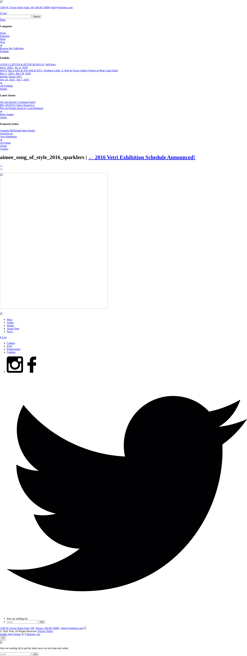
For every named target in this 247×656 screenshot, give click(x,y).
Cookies (11, 352)
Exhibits (4, 51)
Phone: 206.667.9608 (47, 628)
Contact (4, 148)
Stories (3, 88)
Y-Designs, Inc (32, 634)
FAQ (9, 346)
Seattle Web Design (10, 634)
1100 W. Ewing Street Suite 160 (17, 7)
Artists (3, 117)
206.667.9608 (42, 7)
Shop (3, 19)
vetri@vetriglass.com (61, 7)
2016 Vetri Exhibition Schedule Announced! (141, 157)
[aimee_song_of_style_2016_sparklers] (54, 307)
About (3, 145)
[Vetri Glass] (1, 1)
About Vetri (13, 328)
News (10, 331)
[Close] (3, 638)
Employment (13, 349)
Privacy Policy (45, 631)
